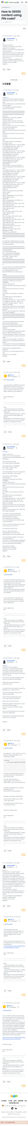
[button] (16, 40)
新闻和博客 (20, 1101)
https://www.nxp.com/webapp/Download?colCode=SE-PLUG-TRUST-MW (14, 1038)
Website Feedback (16, 1114)
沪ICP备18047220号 (22, 1105)
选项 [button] (24, 28)
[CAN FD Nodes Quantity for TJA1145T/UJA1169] (19, 79)
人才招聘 (10, 1101)
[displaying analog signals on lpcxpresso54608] (22, 79)
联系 (26, 1101)
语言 (22, 2)
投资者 (15, 1101)
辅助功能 (9, 1114)
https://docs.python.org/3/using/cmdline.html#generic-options (14, 946)
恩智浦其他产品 (6, 7)
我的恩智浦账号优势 (14, 1103)
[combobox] (14, 22)
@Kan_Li (6, 97)
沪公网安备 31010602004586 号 (10, 1105)
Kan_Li (5, 665)
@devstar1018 (10, 380)
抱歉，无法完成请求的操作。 (8, 1122)
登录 (26, 2)
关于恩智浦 (3, 1101)
